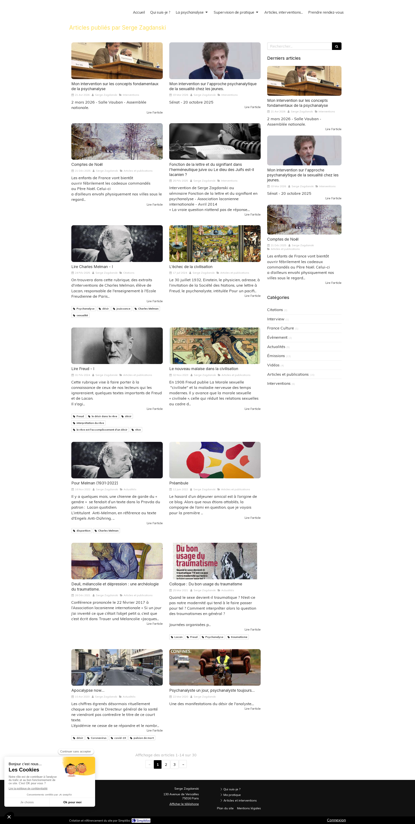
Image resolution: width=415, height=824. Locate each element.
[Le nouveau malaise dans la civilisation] (215, 345)
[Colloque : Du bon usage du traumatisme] (215, 561)
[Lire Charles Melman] (117, 243)
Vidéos (273, 364)
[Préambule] (215, 460)
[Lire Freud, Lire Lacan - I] (117, 345)
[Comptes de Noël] (117, 141)
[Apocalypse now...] (117, 667)
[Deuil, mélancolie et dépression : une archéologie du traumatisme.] (117, 561)
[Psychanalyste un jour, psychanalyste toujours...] (215, 667)
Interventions (278, 383)
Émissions (276, 355)
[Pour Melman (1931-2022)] (117, 460)
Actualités (276, 346)
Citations (275, 309)
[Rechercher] (337, 46)
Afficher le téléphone (184, 804)
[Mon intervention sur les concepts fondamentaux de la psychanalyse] (117, 60)
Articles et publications (288, 374)
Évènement (277, 337)
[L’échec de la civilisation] (215, 243)
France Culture (280, 328)
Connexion (336, 820)
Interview (275, 318)
